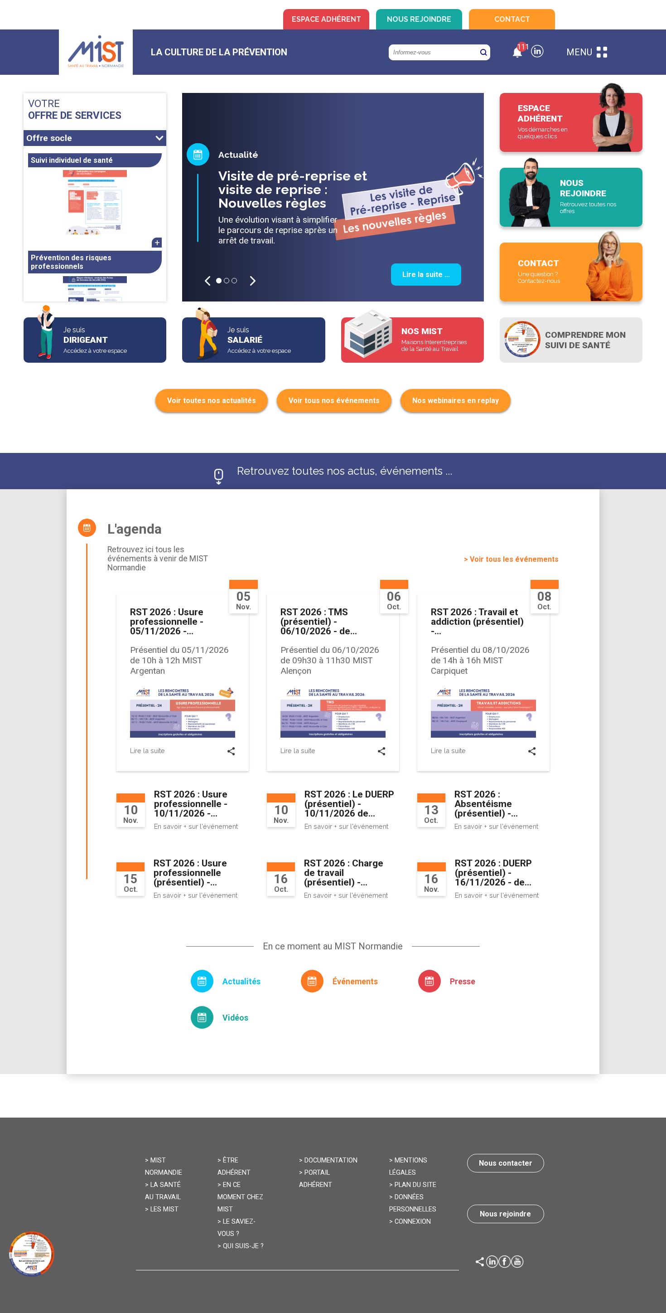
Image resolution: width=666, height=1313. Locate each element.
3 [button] (234, 280)
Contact (512, 19)
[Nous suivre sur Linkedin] (537, 52)
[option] (333, 197)
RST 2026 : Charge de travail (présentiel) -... (343, 873)
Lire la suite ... (426, 274)
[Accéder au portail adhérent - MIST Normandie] (571, 122)
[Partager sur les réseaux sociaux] (231, 753)
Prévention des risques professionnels (71, 262)
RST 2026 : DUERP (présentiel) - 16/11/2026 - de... (493, 873)
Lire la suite (147, 750)
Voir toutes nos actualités (211, 400)
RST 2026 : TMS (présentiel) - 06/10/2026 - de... (318, 622)
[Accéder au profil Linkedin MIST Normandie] (492, 1262)
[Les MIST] (96, 52)
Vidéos (235, 1017)
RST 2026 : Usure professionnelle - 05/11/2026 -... (166, 622)
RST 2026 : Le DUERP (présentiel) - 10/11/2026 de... (349, 804)
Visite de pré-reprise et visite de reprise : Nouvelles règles (292, 189)
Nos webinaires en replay (455, 400)
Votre (74, 109)
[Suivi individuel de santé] (95, 202)
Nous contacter (505, 1163)
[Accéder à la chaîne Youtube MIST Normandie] (517, 1262)
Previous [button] (207, 281)
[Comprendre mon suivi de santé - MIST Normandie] (571, 340)
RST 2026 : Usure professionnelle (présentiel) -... (190, 873)
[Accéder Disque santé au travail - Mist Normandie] (31, 1254)
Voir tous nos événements (334, 400)
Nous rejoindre (419, 19)
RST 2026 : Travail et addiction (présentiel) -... (477, 622)
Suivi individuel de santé (72, 160)
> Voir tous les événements (511, 559)
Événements (355, 981)
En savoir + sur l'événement (196, 826)
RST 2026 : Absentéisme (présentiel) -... (486, 804)
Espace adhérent (326, 19)
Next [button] (253, 281)
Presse (462, 981)
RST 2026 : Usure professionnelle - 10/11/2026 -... (190, 804)
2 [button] (226, 280)
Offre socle (49, 138)
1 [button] (219, 280)
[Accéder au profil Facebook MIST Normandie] (504, 1262)
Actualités (241, 981)
